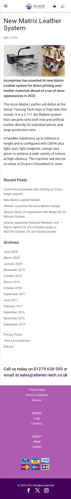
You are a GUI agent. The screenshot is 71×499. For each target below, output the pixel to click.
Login (37, 418)
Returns (9, 346)
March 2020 (12, 258)
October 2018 (13, 288)
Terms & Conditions (17, 340)
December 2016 (14, 312)
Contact (37, 446)
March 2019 (12, 282)
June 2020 (11, 252)
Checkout (36, 423)
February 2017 (13, 306)
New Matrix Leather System (32, 24)
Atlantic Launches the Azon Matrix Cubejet (32, 206)
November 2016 (14, 318)
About (37, 441)
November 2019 (14, 270)
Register (37, 412)
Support (37, 436)
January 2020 (13, 264)
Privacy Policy (13, 334)
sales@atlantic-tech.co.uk (43, 375)
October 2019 (13, 276)
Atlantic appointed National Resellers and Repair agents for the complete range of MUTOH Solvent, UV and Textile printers (31, 227)
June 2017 (11, 300)
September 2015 (15, 324)
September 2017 (15, 294)
